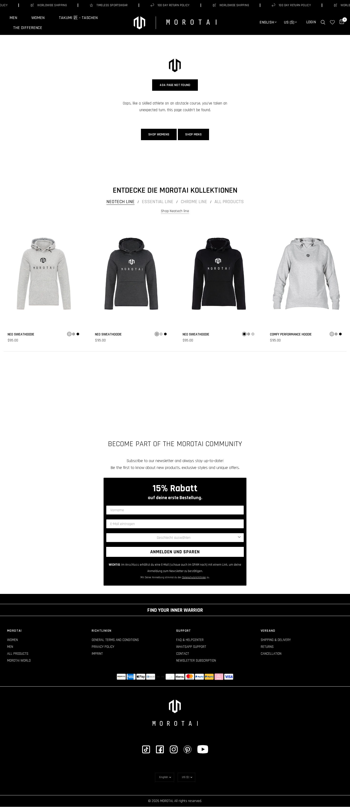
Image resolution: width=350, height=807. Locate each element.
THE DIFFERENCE (27, 27)
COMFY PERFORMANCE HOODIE (291, 334)
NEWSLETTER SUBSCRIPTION (196, 660)
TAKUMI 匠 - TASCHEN (78, 17)
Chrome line (194, 202)
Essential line (157, 202)
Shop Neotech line (175, 211)
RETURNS (267, 647)
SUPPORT (183, 630)
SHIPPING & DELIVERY (276, 640)
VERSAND (268, 630)
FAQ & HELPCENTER (190, 640)
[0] (340, 22)
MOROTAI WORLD (19, 660)
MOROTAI (14, 630)
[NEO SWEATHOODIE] (44, 273)
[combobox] (173, 537)
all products (229, 202)
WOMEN (38, 17)
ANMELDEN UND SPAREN (175, 552)
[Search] (323, 22)
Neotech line (120, 202)
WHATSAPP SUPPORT (191, 647)
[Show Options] (239, 537)
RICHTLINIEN (101, 630)
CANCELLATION (271, 653)
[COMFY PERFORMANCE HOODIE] (306, 273)
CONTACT (182, 653)
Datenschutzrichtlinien (194, 577)
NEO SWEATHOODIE (21, 334)
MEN (13, 17)
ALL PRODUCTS (17, 653)
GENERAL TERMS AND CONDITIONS (115, 640)
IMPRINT (97, 653)
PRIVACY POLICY (103, 647)
